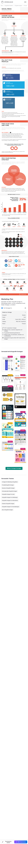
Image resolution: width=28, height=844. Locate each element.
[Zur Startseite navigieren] (7, 2)
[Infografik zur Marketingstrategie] (20, 364)
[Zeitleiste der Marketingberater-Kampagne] (7, 378)
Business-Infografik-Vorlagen (8, 488)
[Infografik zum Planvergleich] (7, 446)
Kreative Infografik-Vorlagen (8, 503)
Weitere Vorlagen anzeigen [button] (14, 468)
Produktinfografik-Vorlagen (8, 485)
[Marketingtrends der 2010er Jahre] (20, 419)
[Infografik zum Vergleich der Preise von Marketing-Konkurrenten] (7, 364)
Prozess (25, 5)
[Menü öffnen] (25, 2)
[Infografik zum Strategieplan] (20, 437)
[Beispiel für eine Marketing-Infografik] (7, 412)
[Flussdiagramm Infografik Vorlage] (7, 393)
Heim (2, 5)
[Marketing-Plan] (20, 382)
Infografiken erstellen (9, 5)
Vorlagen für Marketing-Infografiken (10, 481)
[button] (7, 842)
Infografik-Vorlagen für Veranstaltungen (10, 506)
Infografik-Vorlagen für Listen (8, 494)
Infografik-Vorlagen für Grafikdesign (10, 497)
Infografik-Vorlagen (18, 5)
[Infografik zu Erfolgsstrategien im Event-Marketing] (20, 456)
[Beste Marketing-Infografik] (7, 430)
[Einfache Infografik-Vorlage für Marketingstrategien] (20, 401)
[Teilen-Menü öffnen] (25, 308)
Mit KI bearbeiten (22, 842)
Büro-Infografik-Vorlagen (7, 509)
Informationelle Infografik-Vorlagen (9, 491)
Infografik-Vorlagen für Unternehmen (10, 500)
